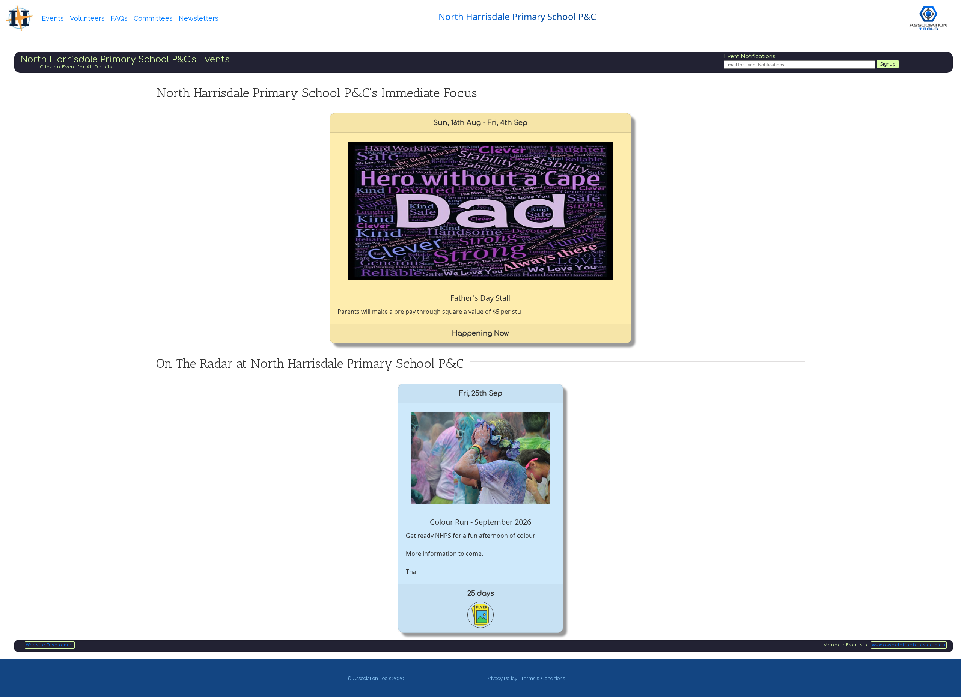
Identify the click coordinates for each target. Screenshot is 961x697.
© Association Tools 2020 (375, 678)
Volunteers (87, 18)
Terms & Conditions (543, 678)
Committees (153, 18)
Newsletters (198, 18)
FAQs (119, 18)
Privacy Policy (501, 678)
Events (53, 18)
